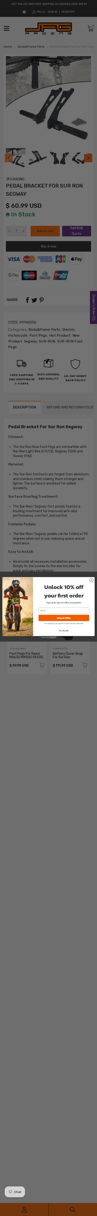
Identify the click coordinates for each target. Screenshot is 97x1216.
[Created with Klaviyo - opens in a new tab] (48, 637)
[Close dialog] (91, 580)
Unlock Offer (64, 618)
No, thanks (64, 630)
